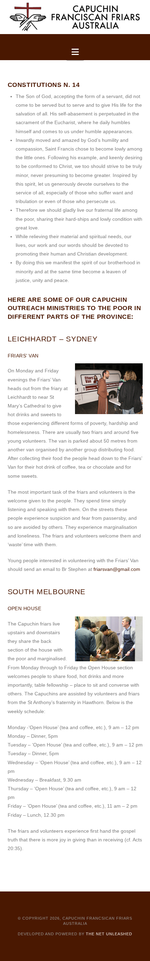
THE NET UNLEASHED (109, 934)
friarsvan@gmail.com (116, 569)
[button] (75, 52)
